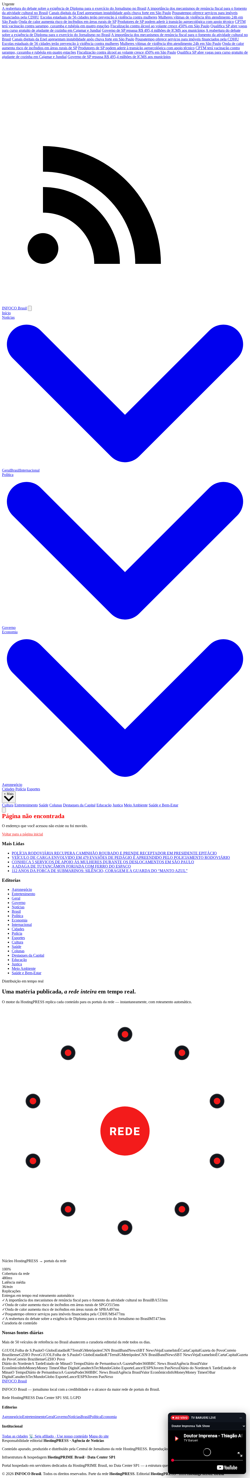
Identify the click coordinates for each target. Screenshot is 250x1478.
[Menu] (30, 308)
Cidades (8, 789)
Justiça (118, 805)
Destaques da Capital (79, 805)
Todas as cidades (15, 1436)
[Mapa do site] (125, 303)
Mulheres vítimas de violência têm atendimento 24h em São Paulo (170, 43)
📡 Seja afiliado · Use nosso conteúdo (58, 1436)
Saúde (43, 805)
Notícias (18, 907)
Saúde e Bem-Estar (163, 805)
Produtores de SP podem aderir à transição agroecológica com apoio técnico (175, 22)
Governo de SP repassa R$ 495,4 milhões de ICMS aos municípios (153, 30)
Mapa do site (99, 1436)
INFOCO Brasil (14, 308)
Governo (9, 627)
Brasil (15, 470)
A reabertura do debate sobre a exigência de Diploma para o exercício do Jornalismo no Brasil (74, 8)
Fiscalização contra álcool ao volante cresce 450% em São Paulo (159, 26)
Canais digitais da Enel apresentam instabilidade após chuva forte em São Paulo (110, 13)
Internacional (30, 470)
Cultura (7, 805)
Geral (6, 470)
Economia (19, 920)
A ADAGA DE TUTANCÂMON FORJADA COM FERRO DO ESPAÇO (71, 866)
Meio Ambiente (136, 805)
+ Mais (9, 794)
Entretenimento (26, 805)
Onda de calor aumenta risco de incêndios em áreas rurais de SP (67, 22)
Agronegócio (12, 785)
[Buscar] (4, 810)
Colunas (55, 805)
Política (17, 916)
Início (6, 313)
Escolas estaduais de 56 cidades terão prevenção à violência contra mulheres (98, 17)
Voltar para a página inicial (22, 834)
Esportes (33, 789)
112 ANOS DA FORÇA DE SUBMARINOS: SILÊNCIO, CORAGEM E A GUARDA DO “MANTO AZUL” (100, 871)
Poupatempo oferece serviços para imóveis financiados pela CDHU (187, 39)
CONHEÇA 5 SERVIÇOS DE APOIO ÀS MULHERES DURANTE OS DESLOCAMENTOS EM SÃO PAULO (103, 862)
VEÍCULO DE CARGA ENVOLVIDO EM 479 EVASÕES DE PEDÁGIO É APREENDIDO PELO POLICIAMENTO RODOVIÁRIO (121, 857)
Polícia (20, 789)
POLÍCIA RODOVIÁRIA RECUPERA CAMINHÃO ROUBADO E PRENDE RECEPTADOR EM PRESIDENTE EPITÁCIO (114, 853)
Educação (104, 805)
